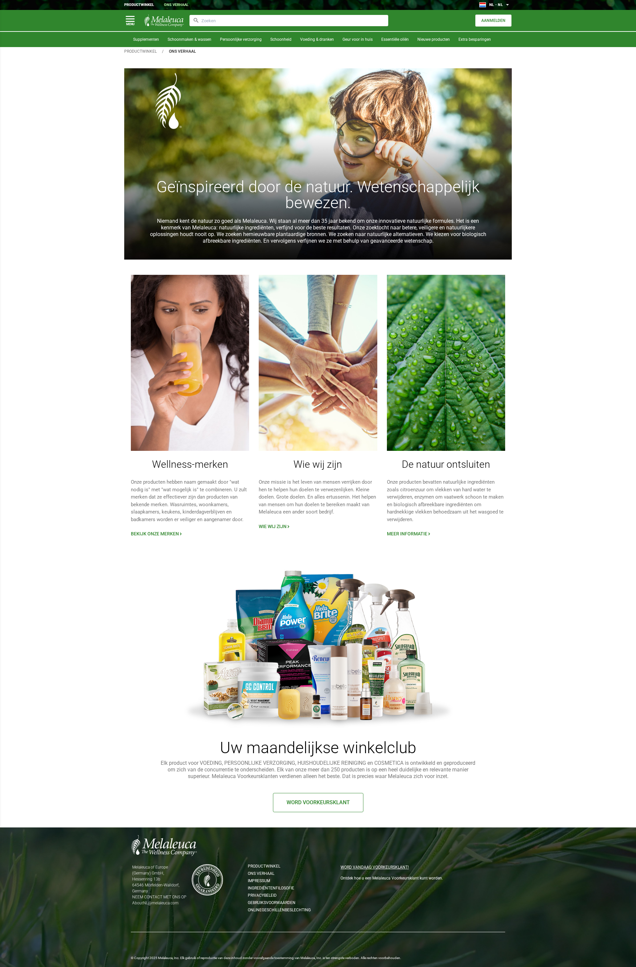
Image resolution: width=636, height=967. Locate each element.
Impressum (259, 881)
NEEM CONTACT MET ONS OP (159, 897)
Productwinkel (139, 5)
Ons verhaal (176, 5)
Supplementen (146, 39)
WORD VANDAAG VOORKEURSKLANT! (375, 867)
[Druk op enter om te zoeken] (196, 20)
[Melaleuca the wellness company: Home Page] (164, 20)
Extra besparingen (474, 39)
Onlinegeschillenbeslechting (277, 910)
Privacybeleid (262, 895)
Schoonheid (281, 39)
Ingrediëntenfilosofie (271, 888)
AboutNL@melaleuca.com (155, 903)
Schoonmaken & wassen (189, 39)
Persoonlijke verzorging (241, 39)
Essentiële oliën (395, 39)
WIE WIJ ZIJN (275, 526)
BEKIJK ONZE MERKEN (157, 533)
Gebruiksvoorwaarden (271, 903)
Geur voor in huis (358, 39)
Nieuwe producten (433, 39)
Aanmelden (493, 20)
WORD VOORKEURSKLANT (318, 802)
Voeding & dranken (317, 39)
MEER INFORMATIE (409, 533)
